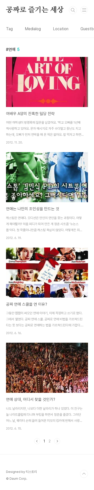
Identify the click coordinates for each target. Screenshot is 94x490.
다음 (57, 441)
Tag (9, 28)
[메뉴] (84, 10)
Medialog (33, 28)
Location (60, 28)
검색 (73, 10)
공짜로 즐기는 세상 (35, 10)
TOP (84, 474)
